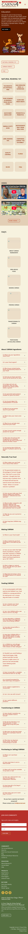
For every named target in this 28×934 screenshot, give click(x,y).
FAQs (2, 867)
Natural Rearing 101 (6, 863)
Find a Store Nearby (6, 884)
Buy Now (5, 29)
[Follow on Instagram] (9, 892)
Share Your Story (5, 852)
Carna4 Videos (5, 865)
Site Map (13, 929)
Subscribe (5, 833)
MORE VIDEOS (13, 220)
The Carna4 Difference (7, 848)
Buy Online (4, 886)
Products (4, 871)
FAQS (4, 71)
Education (4, 861)
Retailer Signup (5, 888)
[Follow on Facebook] (2, 892)
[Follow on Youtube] (6, 892)
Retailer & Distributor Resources (9, 855)
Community (5, 846)
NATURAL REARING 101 (9, 62)
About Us (3, 850)
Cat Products (4, 874)
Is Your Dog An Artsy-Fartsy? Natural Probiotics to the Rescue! (12, 904)
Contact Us (4, 857)
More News (5, 915)
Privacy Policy (23, 927)
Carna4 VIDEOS (7, 66)
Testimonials (14, 852)
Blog (2, 854)
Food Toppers (5, 876)
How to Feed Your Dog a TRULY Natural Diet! (12, 898)
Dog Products (4, 873)
